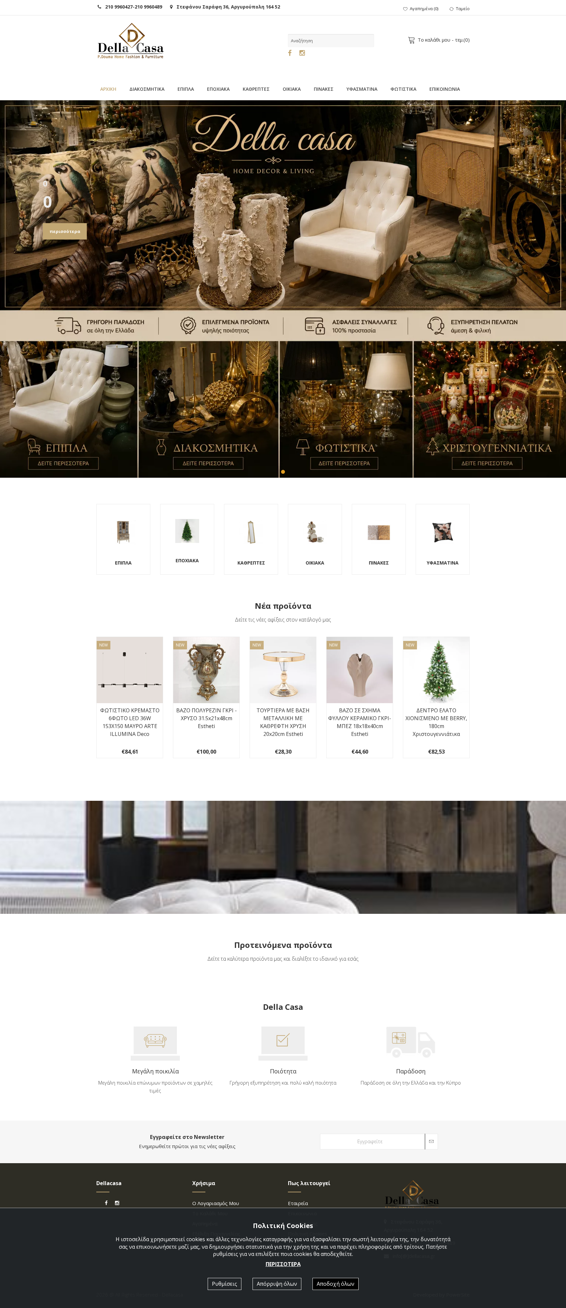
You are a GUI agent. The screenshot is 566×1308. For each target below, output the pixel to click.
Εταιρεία (298, 1203)
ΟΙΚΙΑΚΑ (292, 89)
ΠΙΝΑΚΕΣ (323, 89)
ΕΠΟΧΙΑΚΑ (218, 89)
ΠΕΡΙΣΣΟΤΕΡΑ (283, 1264)
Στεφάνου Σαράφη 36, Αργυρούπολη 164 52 (226, 7)
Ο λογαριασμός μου (215, 1203)
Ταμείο (463, 8)
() (424, 8)
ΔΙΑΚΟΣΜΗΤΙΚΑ (146, 89)
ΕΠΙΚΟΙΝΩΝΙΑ (444, 89)
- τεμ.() (444, 39)
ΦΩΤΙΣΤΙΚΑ (403, 89)
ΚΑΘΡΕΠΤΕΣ (256, 89)
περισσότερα (64, 231)
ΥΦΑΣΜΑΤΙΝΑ (362, 89)
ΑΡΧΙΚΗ (108, 89)
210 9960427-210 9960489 (131, 7)
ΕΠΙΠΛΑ (186, 89)
